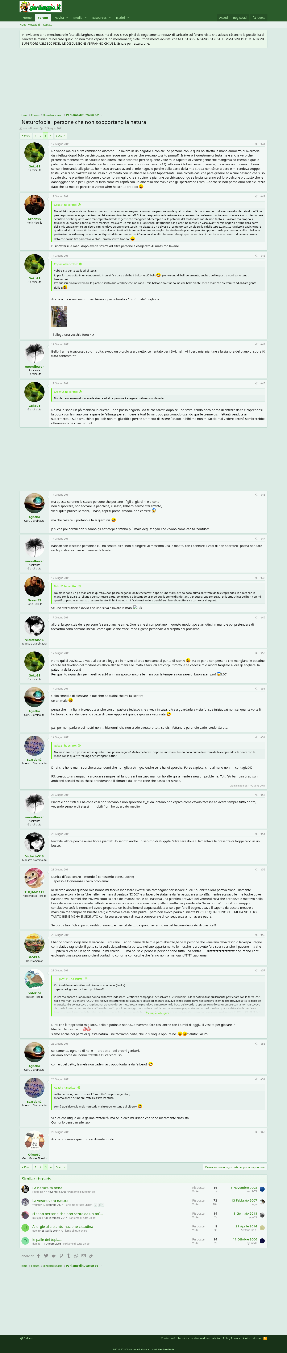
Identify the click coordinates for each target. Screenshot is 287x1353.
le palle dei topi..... (47, 1239)
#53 (263, 795)
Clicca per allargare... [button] (158, 1013)
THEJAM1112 (34, 892)
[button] (67, 17)
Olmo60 (34, 1154)
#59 (263, 1079)
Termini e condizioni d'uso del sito (199, 1338)
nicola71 (252, 1191)
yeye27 (253, 1217)
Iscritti (120, 17)
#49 (263, 617)
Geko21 (34, 166)
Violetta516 (34, 640)
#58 (263, 1043)
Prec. (27, 135)
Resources (99, 17)
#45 (263, 383)
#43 (263, 255)
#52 (263, 737)
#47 (263, 538)
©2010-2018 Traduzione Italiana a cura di (143, 1349)
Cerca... (47, 25)
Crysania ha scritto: (66, 264)
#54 (263, 834)
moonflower (30, 128)
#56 (263, 935)
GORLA (34, 957)
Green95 (34, 219)
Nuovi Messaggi (30, 25)
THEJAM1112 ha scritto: (68, 979)
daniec (36, 1244)
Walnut (36, 1205)
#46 (263, 494)
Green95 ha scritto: (66, 392)
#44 (263, 344)
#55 (263, 869)
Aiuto (246, 1338)
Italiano (28, 1338)
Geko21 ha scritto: (65, 205)
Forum (43, 17)
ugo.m (36, 1230)
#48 (263, 578)
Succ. (59, 135)
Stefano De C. (249, 1230)
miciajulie (37, 1218)
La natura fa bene (47, 1187)
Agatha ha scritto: (65, 1087)
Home (27, 17)
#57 (263, 970)
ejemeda (252, 1243)
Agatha (34, 517)
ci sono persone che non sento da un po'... (67, 1213)
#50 (263, 653)
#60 (263, 1132)
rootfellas (37, 1192)
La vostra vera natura (50, 1200)
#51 (263, 688)
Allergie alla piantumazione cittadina (62, 1226)
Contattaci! (168, 1338)
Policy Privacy (231, 1338)
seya (254, 1204)
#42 (263, 196)
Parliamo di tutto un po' (81, 1192)
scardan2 (34, 759)
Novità (59, 17)
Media (77, 17)
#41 (263, 144)
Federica (34, 993)
